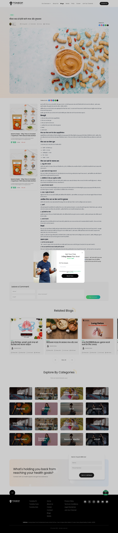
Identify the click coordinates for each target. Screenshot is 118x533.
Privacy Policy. (71, 272)
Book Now (70, 276)
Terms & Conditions (77, 271)
